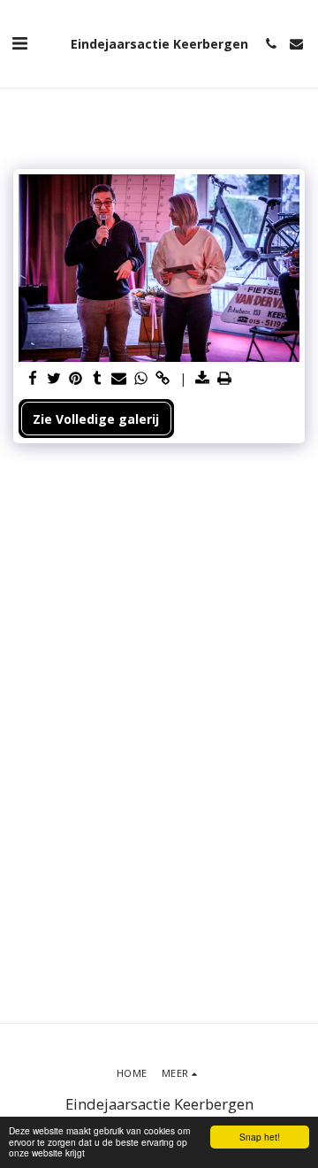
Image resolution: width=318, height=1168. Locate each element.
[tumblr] (98, 379)
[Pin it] (76, 379)
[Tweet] (55, 379)
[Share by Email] (119, 379)
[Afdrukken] (224, 379)
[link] (162, 379)
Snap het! (259, 1136)
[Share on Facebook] (33, 379)
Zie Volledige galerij (96, 419)
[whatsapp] (141, 379)
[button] (19, 43)
